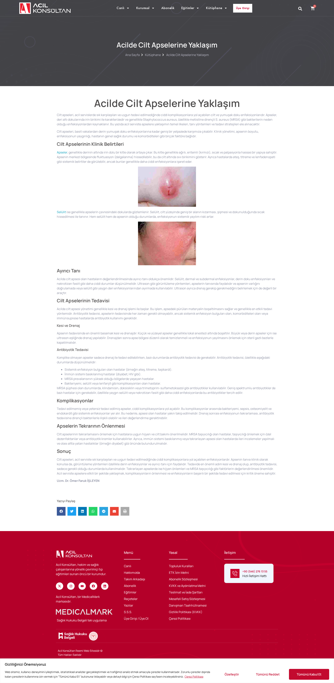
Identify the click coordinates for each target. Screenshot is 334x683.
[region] (167, 670)
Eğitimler (187, 8)
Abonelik (168, 8)
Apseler (62, 152)
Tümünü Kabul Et (309, 674)
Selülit (61, 212)
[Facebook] (93, 586)
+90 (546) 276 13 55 (254, 571)
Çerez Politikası (194, 676)
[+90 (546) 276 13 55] (234, 573)
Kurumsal (143, 8)
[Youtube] (82, 586)
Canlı (120, 8)
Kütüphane (214, 8)
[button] (61, 511)
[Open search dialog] (300, 9)
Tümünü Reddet (268, 674)
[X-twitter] (59, 586)
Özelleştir (232, 674)
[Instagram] (70, 586)
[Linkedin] (104, 586)
